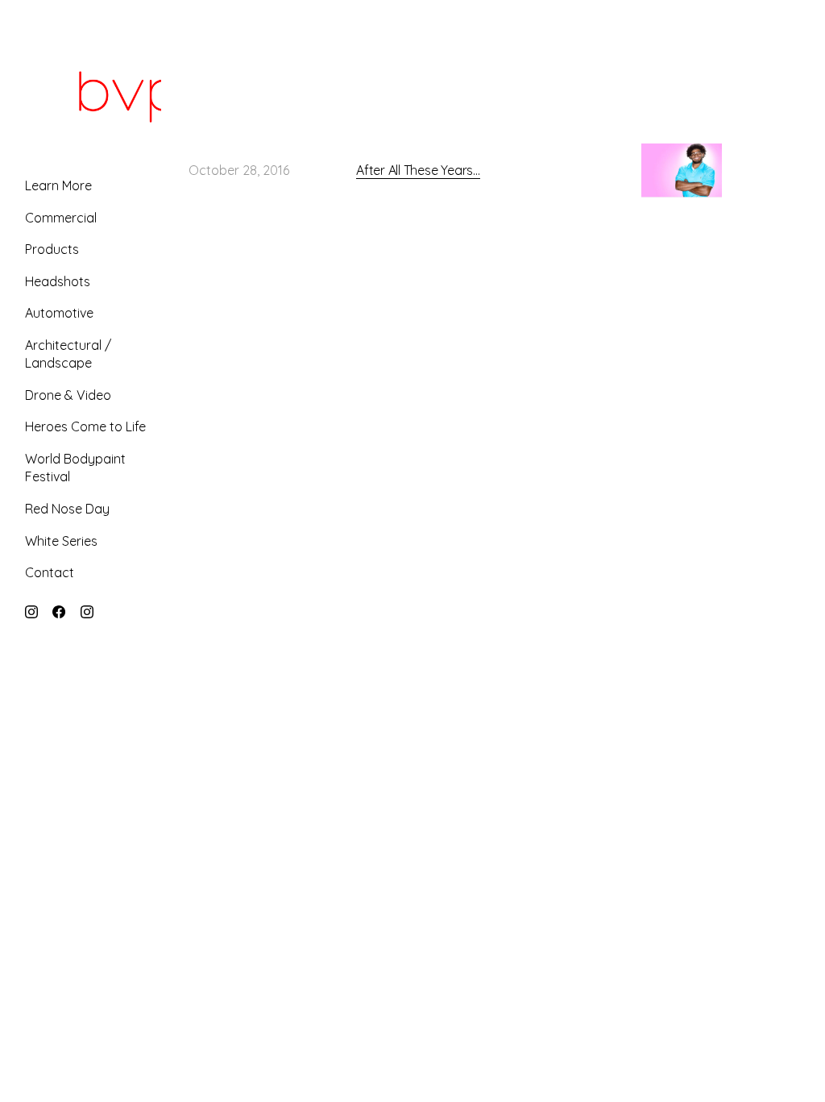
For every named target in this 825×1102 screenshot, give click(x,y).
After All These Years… (418, 170)
